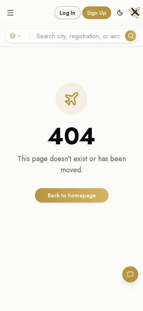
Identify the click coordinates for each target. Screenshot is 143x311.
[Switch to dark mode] (120, 13)
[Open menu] (10, 13)
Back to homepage (72, 195)
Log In (67, 13)
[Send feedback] (130, 274)
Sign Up (96, 13)
